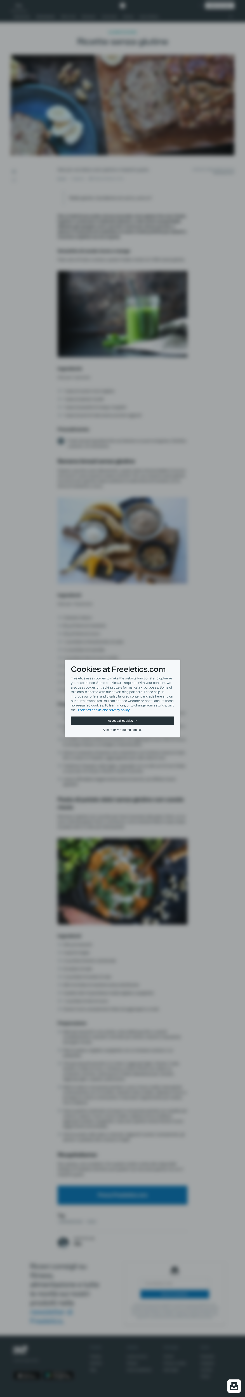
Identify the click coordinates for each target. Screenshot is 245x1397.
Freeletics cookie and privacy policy (102, 710)
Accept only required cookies (122, 730)
